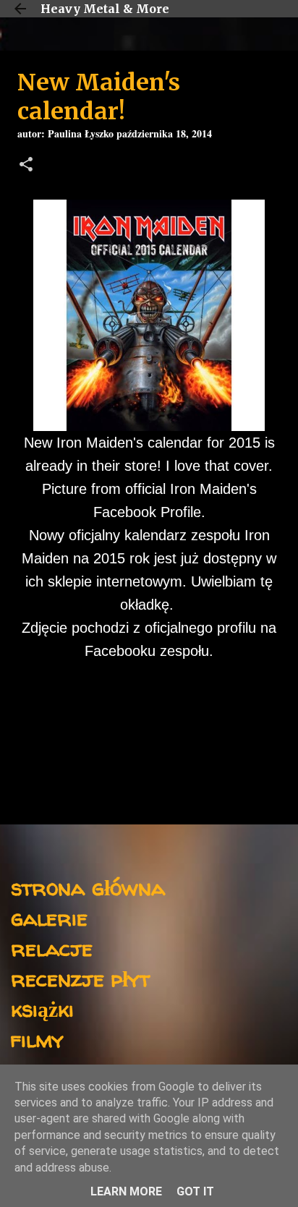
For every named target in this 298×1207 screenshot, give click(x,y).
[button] (26, 165)
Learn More (126, 1191)
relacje (52, 948)
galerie (49, 917)
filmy (37, 1039)
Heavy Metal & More (105, 8)
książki (42, 1008)
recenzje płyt (80, 978)
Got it (195, 1191)
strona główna (88, 887)
